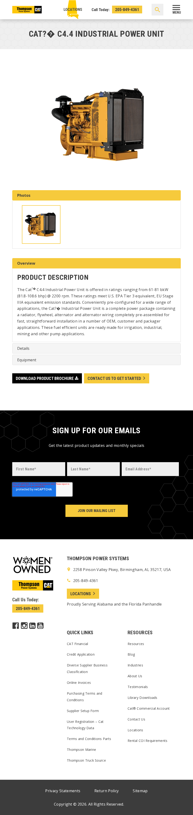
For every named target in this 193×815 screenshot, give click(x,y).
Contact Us (136, 719)
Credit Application (81, 654)
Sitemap (140, 790)
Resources (136, 644)
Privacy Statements (62, 790)
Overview (26, 263)
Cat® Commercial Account (149, 708)
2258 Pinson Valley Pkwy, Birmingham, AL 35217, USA (121, 569)
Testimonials (138, 687)
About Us (135, 676)
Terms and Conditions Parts (89, 738)
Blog (131, 654)
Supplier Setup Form (83, 711)
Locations (73, 9)
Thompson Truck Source (86, 760)
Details (23, 348)
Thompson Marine (81, 749)
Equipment (26, 359)
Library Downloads (142, 697)
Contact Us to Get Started (114, 378)
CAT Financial (77, 644)
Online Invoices (79, 682)
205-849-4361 (127, 9)
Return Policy (106, 790)
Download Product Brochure (45, 378)
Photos (23, 195)
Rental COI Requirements (147, 740)
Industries (135, 665)
